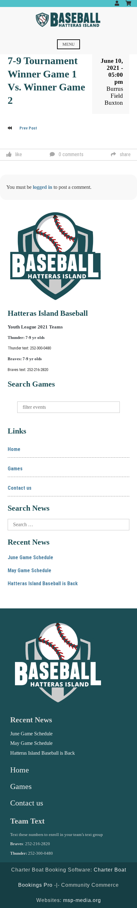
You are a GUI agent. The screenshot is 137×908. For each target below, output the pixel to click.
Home (14, 449)
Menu (68, 44)
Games (15, 469)
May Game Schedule (29, 570)
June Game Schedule (30, 557)
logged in (42, 187)
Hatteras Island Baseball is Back (43, 583)
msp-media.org (82, 900)
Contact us (20, 488)
